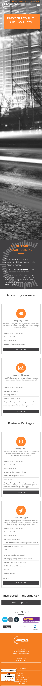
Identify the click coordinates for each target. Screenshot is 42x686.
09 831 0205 (34, 1)
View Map (21, 683)
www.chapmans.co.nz (22, 654)
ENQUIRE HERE (21, 349)
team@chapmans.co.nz (20, 1)
